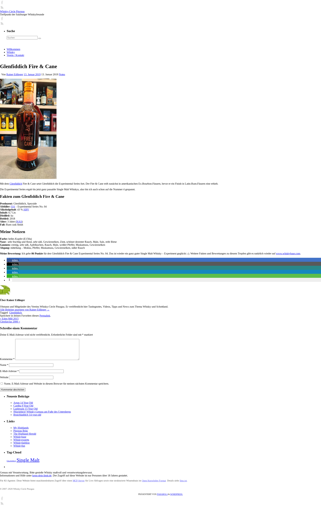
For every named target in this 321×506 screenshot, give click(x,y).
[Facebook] (2, 3)
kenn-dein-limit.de (41, 475)
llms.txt (183, 480)
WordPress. (176, 494)
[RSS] (2, 8)
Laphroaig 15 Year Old (25, 408)
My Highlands (21, 427)
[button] (13, 260)
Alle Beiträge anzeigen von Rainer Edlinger (24, 309)
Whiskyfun (19, 445)
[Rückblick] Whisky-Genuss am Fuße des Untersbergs (42, 411)
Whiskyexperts (21, 439)
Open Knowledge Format (154, 480)
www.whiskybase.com (288, 253)
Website (4, 377)
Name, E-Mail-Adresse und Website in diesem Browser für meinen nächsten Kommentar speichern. (56, 383)
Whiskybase (19, 436)
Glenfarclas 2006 (10, 321)
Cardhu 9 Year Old (23, 405)
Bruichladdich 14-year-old (27, 414)
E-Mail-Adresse (9, 371)
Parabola (162, 494)
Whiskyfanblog (21, 442)
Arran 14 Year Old (23, 402)
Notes (62, 74)
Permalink (44, 315)
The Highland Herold (24, 433)
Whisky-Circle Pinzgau (12, 11)
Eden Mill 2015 (9, 318)
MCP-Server (79, 480)
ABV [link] (26, 209)
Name (4, 365)
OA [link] (13, 206)
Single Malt (28, 460)
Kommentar (7, 359)
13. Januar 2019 (32, 74)
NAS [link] (19, 221)
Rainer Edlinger (14, 74)
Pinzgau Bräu (20, 430)
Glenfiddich (16, 183)
